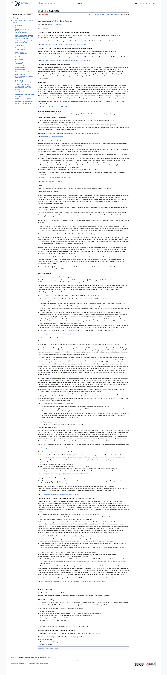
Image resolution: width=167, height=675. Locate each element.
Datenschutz (14, 663)
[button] (12, 3)
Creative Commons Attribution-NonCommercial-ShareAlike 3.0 (48, 660)
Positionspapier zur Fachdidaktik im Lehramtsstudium (57, 403)
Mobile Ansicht (44, 663)
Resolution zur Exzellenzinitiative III (51, 181)
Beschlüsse (49, 648)
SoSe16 (57, 648)
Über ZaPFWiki (23, 663)
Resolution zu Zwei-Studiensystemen (51, 136)
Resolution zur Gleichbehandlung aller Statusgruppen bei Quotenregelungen (63, 44)
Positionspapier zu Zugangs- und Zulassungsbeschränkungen (60, 494)
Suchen (80, 3)
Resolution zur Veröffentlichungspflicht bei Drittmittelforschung (59, 107)
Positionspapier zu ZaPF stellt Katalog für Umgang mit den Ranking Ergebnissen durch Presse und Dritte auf (74, 581)
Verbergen (29, 14)
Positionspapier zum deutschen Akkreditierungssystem (57, 334)
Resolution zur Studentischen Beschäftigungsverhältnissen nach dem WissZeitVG (65, 60)
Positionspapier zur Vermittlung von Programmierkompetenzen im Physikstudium (65, 473)
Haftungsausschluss (33, 663)
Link (107, 149)
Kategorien (41, 648)
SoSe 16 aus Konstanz (56, 24)
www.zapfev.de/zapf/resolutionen (101, 578)
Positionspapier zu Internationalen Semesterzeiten (56, 448)
